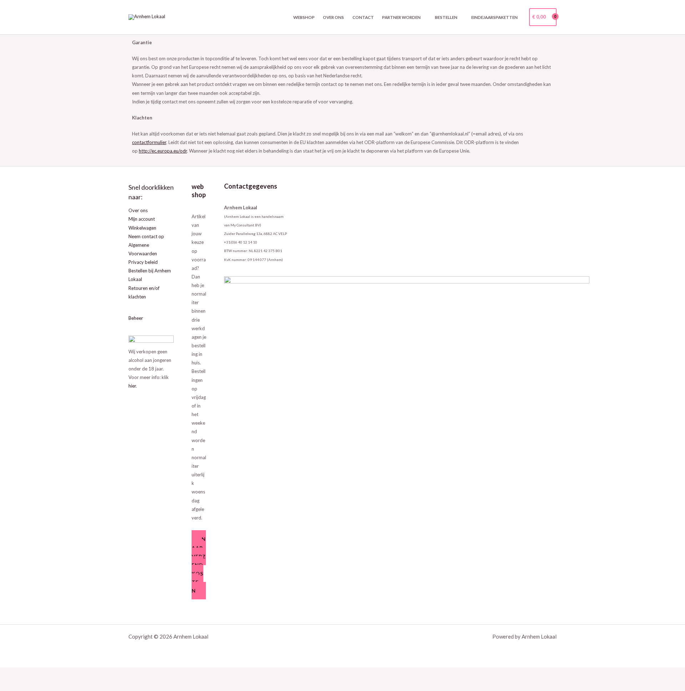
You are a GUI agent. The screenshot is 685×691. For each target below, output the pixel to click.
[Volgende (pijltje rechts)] (31, 685)
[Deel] (52, 673)
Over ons (333, 17)
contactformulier (149, 142)
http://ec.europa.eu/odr (163, 151)
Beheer (135, 318)
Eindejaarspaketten (494, 17)
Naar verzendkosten (199, 565)
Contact (363, 17)
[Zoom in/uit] (10, 673)
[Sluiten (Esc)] (73, 673)
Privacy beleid (143, 262)
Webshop (304, 17)
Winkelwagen (142, 228)
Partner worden (401, 17)
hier (132, 386)
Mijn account (141, 219)
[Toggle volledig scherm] (31, 673)
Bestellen (446, 17)
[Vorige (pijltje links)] (10, 685)
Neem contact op (146, 236)
